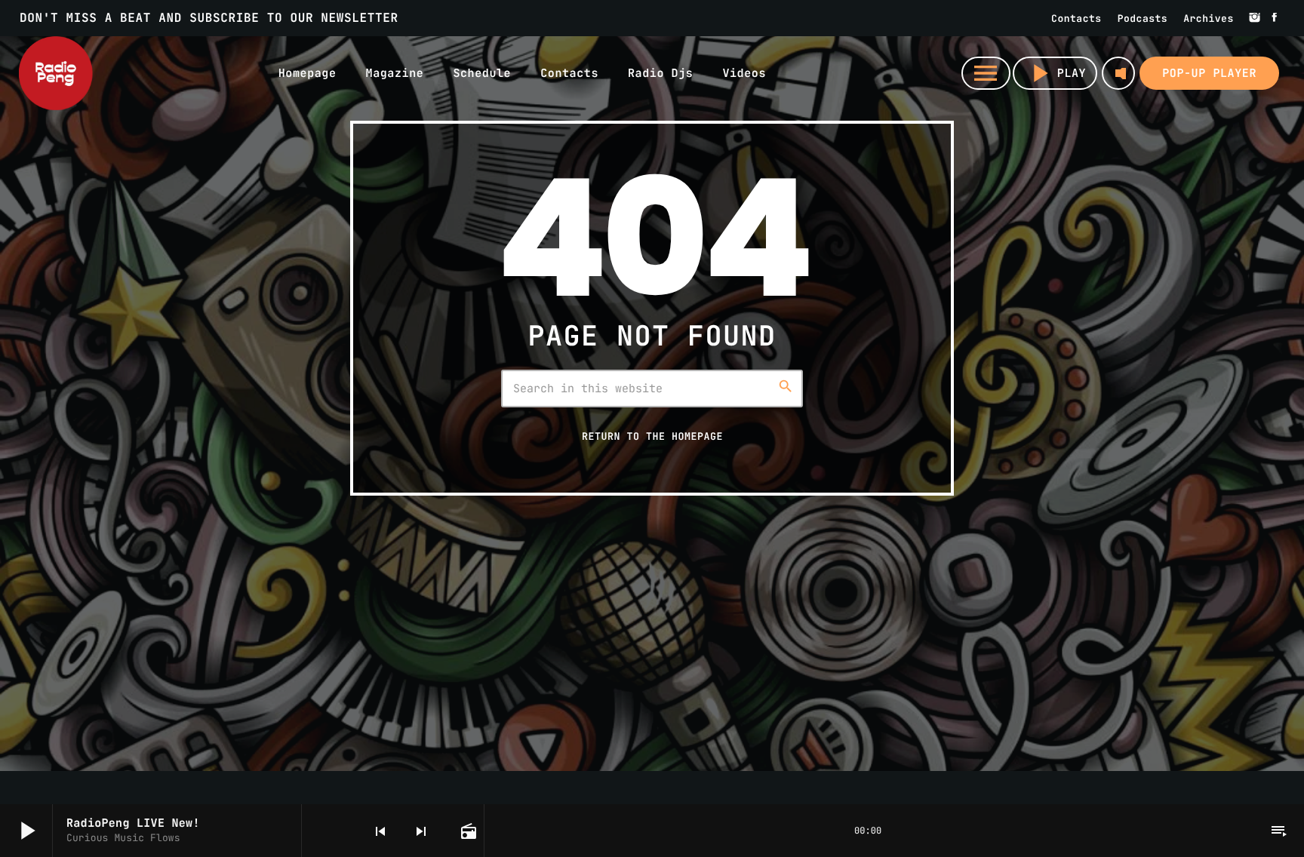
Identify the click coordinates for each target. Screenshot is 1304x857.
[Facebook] (1275, 18)
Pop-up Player (1209, 73)
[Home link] (56, 73)
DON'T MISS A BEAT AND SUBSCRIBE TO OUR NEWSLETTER (209, 18)
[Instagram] (1255, 18)
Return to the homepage (652, 436)
